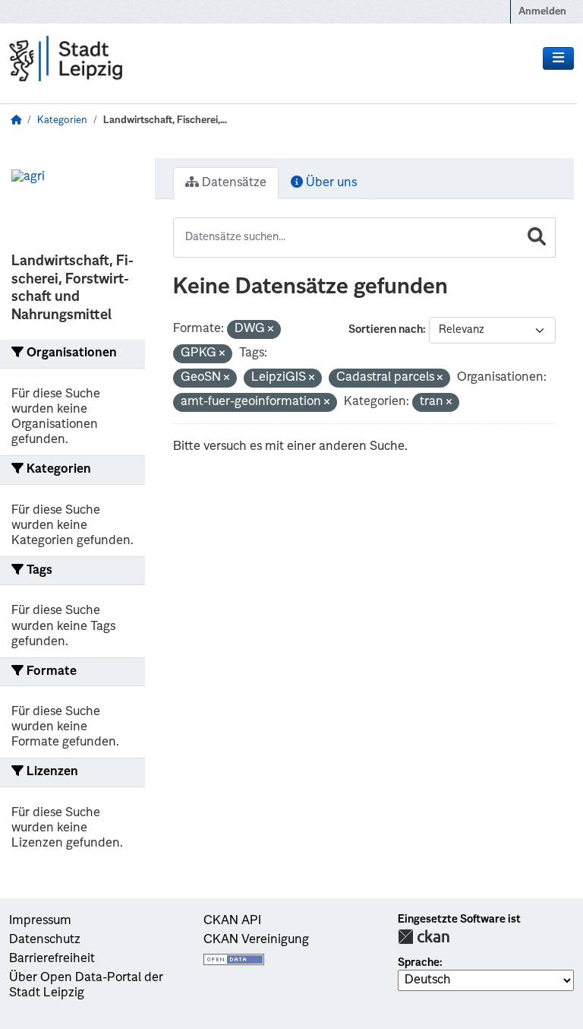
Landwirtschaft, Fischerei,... (165, 120)
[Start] (16, 120)
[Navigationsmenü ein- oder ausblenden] (558, 58)
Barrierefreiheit (52, 959)
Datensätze (232, 183)
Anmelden (542, 12)
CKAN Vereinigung (256, 940)
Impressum (40, 921)
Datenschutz (44, 940)
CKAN (423, 937)
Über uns (330, 183)
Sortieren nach (385, 330)
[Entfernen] (270, 330)
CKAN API (232, 921)
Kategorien (62, 120)
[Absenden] (537, 237)
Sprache (419, 963)
